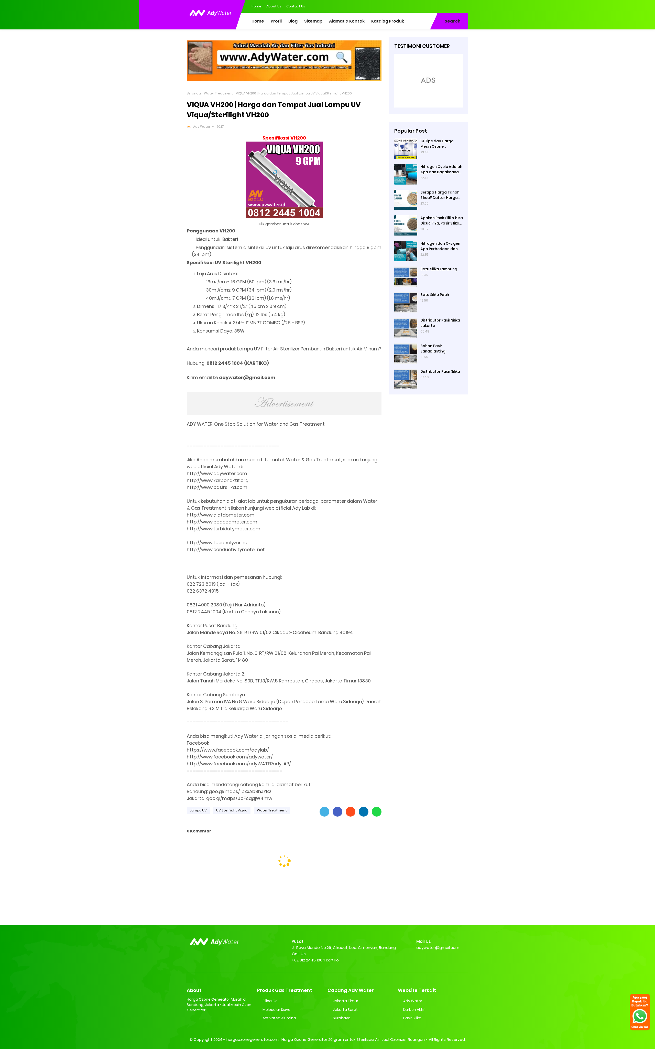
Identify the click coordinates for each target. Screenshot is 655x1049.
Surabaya (342, 1018)
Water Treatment (218, 93)
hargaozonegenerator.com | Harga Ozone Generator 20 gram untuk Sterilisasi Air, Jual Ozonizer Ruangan (325, 1039)
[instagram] (454, 6)
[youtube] (464, 6)
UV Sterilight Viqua (231, 810)
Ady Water (201, 126)
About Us (273, 6)
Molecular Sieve (276, 1009)
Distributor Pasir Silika (440, 371)
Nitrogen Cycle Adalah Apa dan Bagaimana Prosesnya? (441, 169)
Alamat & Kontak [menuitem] (347, 21)
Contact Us (295, 6)
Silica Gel (270, 1000)
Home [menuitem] (258, 21)
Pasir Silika (412, 1018)
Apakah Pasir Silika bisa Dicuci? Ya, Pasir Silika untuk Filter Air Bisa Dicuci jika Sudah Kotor (441, 220)
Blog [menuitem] (293, 21)
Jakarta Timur (345, 1000)
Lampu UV (198, 810)
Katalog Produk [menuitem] (387, 21)
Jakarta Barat (345, 1009)
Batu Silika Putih (434, 294)
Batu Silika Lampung (438, 269)
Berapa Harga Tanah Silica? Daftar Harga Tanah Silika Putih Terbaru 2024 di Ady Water (440, 195)
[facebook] (434, 6)
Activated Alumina (279, 1018)
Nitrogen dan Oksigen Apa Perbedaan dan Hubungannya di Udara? (440, 246)
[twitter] (444, 6)
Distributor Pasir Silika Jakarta (440, 323)
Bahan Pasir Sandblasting (432, 348)
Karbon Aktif (414, 1009)
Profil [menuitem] (276, 21)
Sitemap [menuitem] (313, 21)
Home (256, 6)
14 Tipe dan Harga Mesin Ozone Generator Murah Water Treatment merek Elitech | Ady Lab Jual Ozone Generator (441, 143)
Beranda (194, 93)
